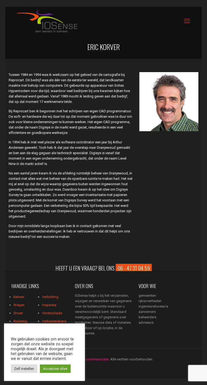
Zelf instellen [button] (24, 369)
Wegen (19, 305)
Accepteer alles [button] (55, 369)
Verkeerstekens (54, 321)
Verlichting (50, 297)
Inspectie (49, 305)
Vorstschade (52, 313)
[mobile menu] (187, 21)
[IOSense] (47, 21)
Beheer (18, 297)
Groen (18, 313)
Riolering (20, 321)
